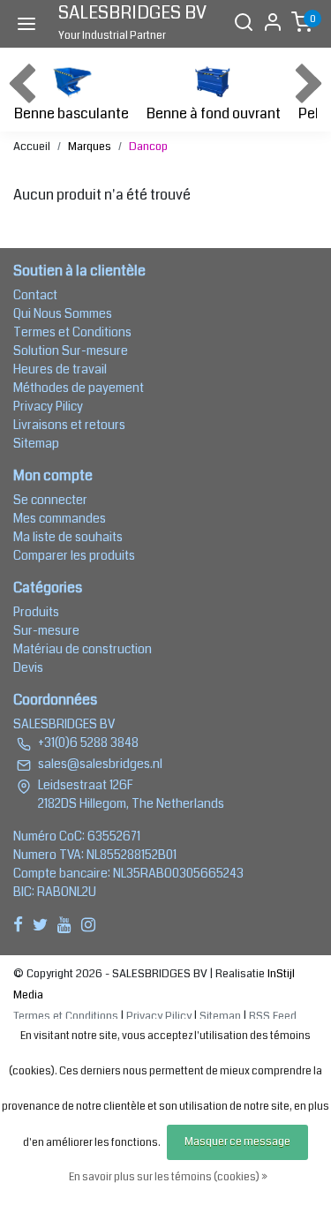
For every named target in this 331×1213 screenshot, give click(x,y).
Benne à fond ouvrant (214, 113)
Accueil (31, 146)
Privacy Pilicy (48, 406)
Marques (89, 146)
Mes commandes (59, 518)
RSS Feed (273, 1016)
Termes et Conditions (72, 332)
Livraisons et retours (69, 424)
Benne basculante (71, 113)
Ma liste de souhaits (68, 537)
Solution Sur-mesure (70, 350)
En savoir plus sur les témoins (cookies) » (168, 1177)
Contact (35, 295)
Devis (28, 667)
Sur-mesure (46, 630)
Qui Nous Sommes (62, 313)
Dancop (148, 146)
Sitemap (36, 443)
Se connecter (50, 500)
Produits (36, 612)
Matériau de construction (82, 649)
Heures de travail (60, 369)
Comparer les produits (74, 555)
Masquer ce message (237, 1141)
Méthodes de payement (78, 387)
